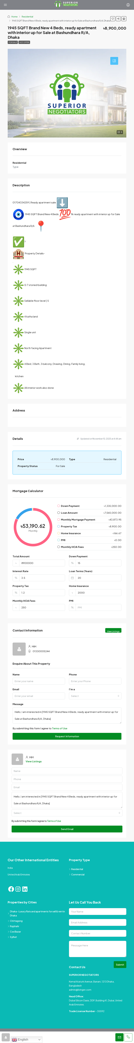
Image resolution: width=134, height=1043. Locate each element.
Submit (120, 964)
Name (16, 674)
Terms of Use (59, 728)
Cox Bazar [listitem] (15, 931)
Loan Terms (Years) (80, 571)
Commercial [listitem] (77, 874)
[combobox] (95, 696)
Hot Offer (24, 42)
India (10, 867)
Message (18, 704)
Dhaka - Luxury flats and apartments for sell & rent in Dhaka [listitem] (37, 913)
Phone (73, 674)
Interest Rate (20, 571)
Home (14, 16)
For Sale (13, 42)
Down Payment (78, 556)
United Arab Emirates (19, 874)
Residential (27, 16)
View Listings (113, 631)
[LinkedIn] (24, 889)
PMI (71, 600)
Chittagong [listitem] (16, 920)
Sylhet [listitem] (13, 936)
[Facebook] (11, 889)
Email (16, 689)
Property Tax (21, 585)
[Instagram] (18, 889)
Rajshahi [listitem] (14, 926)
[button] (112, 18)
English (22, 1039)
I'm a (72, 689)
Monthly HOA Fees (24, 600)
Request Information (67, 736)
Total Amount (21, 556)
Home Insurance (79, 585)
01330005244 (41, 651)
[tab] (114, 61)
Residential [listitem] (77, 869)
